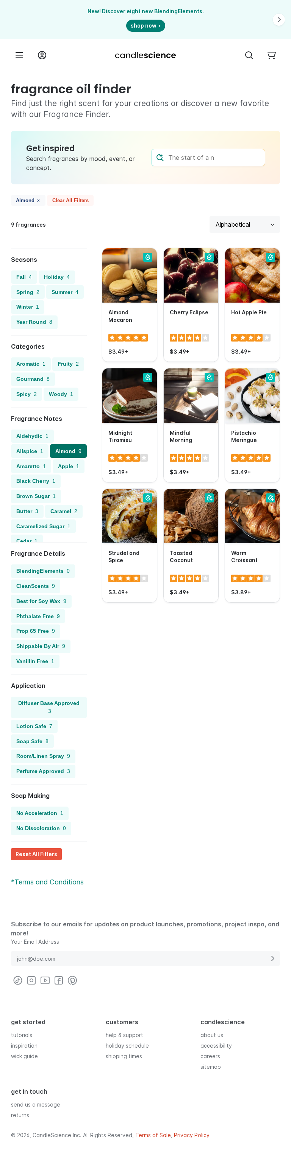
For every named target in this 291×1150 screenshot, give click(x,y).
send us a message (35, 1104)
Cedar (27, 541)
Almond (25, 200)
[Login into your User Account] (42, 55)
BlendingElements (43, 571)
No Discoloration (41, 828)
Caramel (63, 511)
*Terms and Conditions (47, 882)
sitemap (210, 1066)
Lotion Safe (34, 726)
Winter (27, 307)
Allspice (29, 451)
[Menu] (19, 55)
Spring (27, 292)
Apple (68, 466)
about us (211, 1035)
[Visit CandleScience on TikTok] (18, 980)
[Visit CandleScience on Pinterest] (72, 980)
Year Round (34, 322)
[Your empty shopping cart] (271, 55)
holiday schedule (127, 1045)
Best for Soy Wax (41, 601)
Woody (61, 394)
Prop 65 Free (35, 631)
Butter (27, 511)
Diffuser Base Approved (49, 707)
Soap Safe (32, 741)
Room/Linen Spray (43, 756)
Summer (65, 292)
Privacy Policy (192, 1135)
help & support (124, 1035)
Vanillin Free (35, 661)
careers (210, 1056)
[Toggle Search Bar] (249, 55)
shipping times (124, 1056)
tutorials (21, 1035)
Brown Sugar (36, 496)
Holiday (57, 277)
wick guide (24, 1056)
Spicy (26, 394)
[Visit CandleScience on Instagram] (31, 980)
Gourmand (33, 379)
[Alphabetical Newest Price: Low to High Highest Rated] (245, 224)
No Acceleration (39, 813)
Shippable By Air (40, 646)
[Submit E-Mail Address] (272, 958)
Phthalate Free (38, 616)
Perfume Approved (43, 771)
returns (20, 1115)
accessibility (216, 1045)
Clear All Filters (70, 200)
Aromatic (30, 364)
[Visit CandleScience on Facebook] (59, 980)
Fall (24, 277)
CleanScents (35, 586)
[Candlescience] (145, 55)
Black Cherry (35, 481)
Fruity (68, 364)
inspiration (24, 1045)
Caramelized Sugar (43, 526)
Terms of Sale (153, 1135)
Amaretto (31, 466)
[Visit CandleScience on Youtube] (45, 980)
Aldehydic (32, 436)
